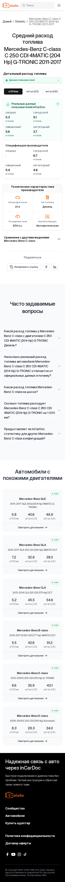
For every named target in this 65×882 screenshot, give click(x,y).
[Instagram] (19, 854)
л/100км (13, 91)
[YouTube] (13, 854)
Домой (7, 21)
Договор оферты (18, 843)
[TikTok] (25, 854)
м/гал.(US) (32, 91)
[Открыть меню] (59, 5)
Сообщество (15, 808)
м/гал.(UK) (52, 91)
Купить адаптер (17, 823)
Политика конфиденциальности (30, 836)
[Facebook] (7, 854)
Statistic (20, 21)
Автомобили (15, 815)
